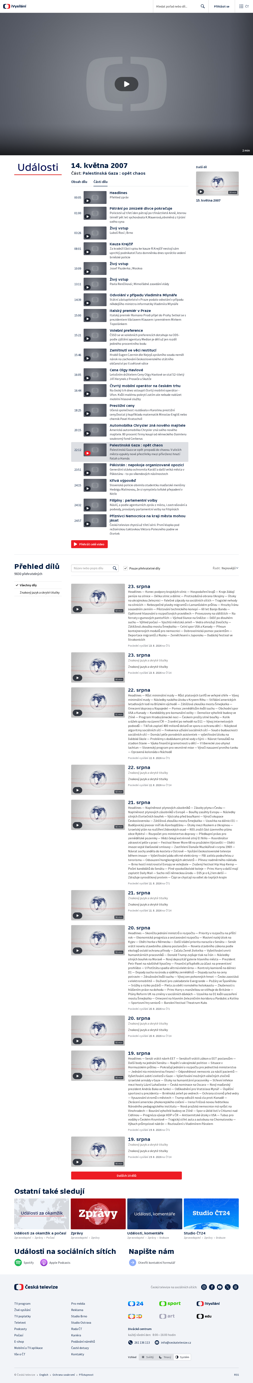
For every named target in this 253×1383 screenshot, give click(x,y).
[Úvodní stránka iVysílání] (18, 6)
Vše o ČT (19, 1354)
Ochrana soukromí (64, 1374)
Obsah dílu (79, 181)
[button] (126, 84)
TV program (22, 1303)
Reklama (77, 1310)
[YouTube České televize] (220, 1287)
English (44, 1374)
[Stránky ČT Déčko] (135, 1318)
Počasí (18, 1335)
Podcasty (20, 1329)
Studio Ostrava (81, 1322)
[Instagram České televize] (204, 1287)
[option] (147, 1357)
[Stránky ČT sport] (170, 1305)
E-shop (19, 1341)
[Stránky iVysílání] (208, 1305)
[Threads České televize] (235, 1287)
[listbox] (165, 1357)
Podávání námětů (83, 1341)
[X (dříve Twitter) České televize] (228, 1287)
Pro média (78, 1303)
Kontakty (77, 1354)
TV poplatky (22, 1316)
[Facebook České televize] (212, 1287)
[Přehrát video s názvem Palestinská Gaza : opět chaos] (126, 84)
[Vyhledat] (115, 568)
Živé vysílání (22, 1310)
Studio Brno (79, 1316)
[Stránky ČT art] (167, 1318)
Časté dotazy (80, 1348)
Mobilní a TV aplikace (28, 1348)
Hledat (202, 6)
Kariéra (76, 1335)
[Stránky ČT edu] (204, 1318)
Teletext (20, 1322)
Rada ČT (76, 1329)
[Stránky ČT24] (135, 1305)
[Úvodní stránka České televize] (36, 1287)
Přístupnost (86, 1374)
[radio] (38, 585)
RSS (236, 1374)
